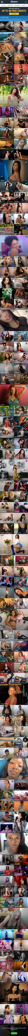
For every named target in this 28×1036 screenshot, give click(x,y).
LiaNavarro (3, 671)
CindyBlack (17, 372)
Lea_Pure (16, 682)
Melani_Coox (17, 287)
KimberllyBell (3, 41)
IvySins (16, 73)
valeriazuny (3, 831)
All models (3, 5)
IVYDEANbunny (3, 949)
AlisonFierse (17, 490)
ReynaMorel (3, 73)
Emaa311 (16, 265)
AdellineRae (3, 223)
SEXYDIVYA (3, 714)
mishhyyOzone (3, 885)
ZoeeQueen (3, 821)
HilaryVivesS (17, 735)
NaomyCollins (17, 383)
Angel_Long (3, 436)
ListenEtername (4, 586)
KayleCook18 (17, 436)
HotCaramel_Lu (18, 949)
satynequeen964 (4, 372)
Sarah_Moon (3, 191)
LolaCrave (17, 127)
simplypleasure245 (18, 522)
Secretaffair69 (17, 831)
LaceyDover (3, 212)
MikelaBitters (3, 340)
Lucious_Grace (18, 757)
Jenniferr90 (17, 233)
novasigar (16, 650)
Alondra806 (17, 874)
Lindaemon (3, 650)
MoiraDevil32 (17, 426)
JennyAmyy (3, 661)
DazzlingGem (17, 159)
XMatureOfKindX (4, 735)
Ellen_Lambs (3, 276)
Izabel (2, 607)
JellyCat (2, 981)
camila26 (2, 682)
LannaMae (17, 362)
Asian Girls (24, 5)
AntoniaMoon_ (17, 62)
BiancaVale (17, 725)
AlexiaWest (17, 308)
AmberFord (17, 52)
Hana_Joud (3, 233)
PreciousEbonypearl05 (5, 1002)
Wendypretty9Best (4, 703)
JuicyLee (2, 564)
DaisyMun (16, 821)
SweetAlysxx (17, 201)
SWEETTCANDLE (18, 906)
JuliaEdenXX (17, 30)
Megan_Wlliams (4, 255)
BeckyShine (3, 137)
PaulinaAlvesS (3, 308)
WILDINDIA (17, 1013)
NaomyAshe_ (3, 148)
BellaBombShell (4, 362)
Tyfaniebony (17, 223)
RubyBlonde (3, 297)
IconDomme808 (18, 532)
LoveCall (2, 404)
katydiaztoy (17, 564)
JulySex (2, 415)
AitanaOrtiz (3, 575)
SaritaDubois (17, 137)
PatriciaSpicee (17, 191)
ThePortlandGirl (18, 586)
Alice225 (16, 148)
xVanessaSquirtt (4, 896)
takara (2, 479)
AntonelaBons (17, 447)
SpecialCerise (3, 511)
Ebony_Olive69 (17, 981)
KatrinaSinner (17, 84)
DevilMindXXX (3, 265)
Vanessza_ (3, 201)
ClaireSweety (17, 789)
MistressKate (17, 671)
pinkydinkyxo (3, 458)
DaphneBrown (17, 212)
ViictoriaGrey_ (17, 297)
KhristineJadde (18, 351)
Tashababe (3, 1013)
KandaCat (2, 84)
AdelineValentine (18, 116)
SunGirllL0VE (17, 511)
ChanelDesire (3, 383)
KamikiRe (2, 287)
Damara (2, 725)
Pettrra (2, 522)
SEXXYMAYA (17, 714)
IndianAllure (17, 799)
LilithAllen (2, 447)
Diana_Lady (3, 938)
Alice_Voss (3, 105)
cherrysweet (17, 415)
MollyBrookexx (3, 799)
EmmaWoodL (3, 52)
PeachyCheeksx (4, 554)
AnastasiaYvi (17, 41)
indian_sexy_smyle (18, 607)
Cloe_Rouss (17, 340)
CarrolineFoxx (3, 62)
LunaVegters (3, 351)
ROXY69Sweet (3, 757)
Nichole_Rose (3, 810)
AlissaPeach (17, 500)
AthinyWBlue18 (3, 30)
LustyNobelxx (3, 853)
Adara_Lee (17, 810)
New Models (17, 5)
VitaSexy (2, 746)
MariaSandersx (3, 928)
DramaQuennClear (4, 500)
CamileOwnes (3, 116)
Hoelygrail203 (3, 778)
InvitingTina (3, 864)
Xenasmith (3, 490)
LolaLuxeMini (17, 575)
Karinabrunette (17, 276)
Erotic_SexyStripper (18, 661)
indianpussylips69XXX (5, 960)
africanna (16, 746)
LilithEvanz (3, 970)
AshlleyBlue (3, 127)
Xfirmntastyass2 (4, 874)
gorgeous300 (17, 938)
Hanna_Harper (17, 597)
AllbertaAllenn (17, 864)
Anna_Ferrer (3, 426)
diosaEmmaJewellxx (18, 639)
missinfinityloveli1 (18, 970)
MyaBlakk (2, 180)
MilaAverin (3, 597)
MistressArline (3, 639)
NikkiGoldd (17, 885)
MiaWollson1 (17, 960)
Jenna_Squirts (3, 789)
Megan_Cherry (3, 159)
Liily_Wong (3, 329)
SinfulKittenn (17, 896)
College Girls (10, 5)
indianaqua (3, 629)
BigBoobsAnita (17, 458)
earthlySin (2, 906)
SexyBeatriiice (3, 532)
